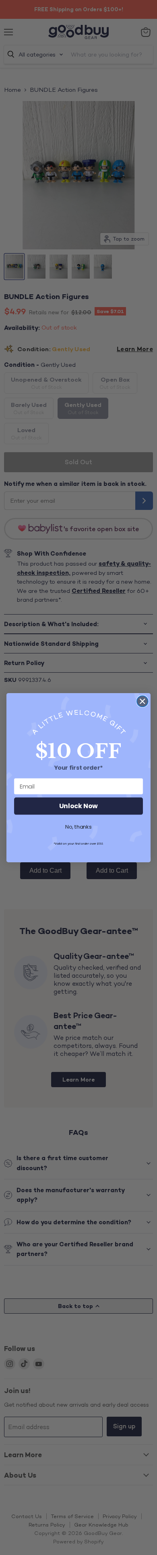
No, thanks (78, 827)
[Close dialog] (142, 701)
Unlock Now (78, 805)
